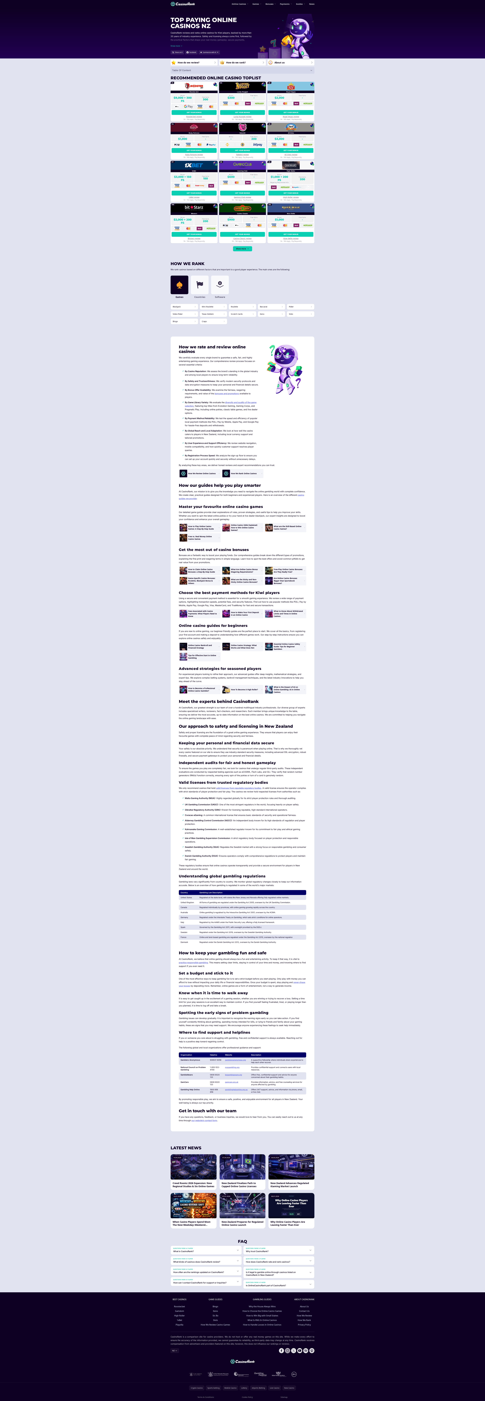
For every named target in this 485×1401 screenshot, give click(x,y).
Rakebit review (242, 154)
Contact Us (304, 1311)
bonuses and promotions (227, 393)
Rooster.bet (179, 1306)
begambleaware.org (233, 1075)
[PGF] (241, 1374)
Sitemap (284, 1397)
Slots (215, 1320)
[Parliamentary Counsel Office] (218, 1374)
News (311, 4)
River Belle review (290, 238)
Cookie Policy (247, 1397)
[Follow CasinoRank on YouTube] (299, 1350)
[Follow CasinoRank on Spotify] (305, 1350)
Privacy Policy (304, 1324)
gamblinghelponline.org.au (236, 1089)
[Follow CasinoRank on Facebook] (281, 1350)
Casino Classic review (242, 238)
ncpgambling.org (232, 1067)
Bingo (215, 1306)
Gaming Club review (242, 197)
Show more (241, 249)
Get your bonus (194, 112)
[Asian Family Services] (279, 1374)
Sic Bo (215, 1315)
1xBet (179, 1320)
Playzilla (179, 1324)
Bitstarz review (194, 238)
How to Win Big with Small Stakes (262, 1315)
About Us (304, 1306)
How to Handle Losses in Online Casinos (262, 1324)
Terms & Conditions (205, 1397)
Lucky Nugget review (242, 116)
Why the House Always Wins (262, 1306)
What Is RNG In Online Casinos (262, 1320)
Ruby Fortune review (194, 154)
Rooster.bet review (194, 116)
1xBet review (194, 197)
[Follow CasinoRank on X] (293, 1350)
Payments (284, 4)
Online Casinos (239, 4)
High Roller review (291, 197)
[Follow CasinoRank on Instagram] (287, 1350)
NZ (173, 1350)
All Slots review (291, 154)
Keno (215, 1311)
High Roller (179, 1315)
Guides (299, 4)
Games (255, 4)
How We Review (304, 1315)
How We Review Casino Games (215, 1324)
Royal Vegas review (291, 116)
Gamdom (179, 1311)
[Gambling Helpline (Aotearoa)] (260, 1374)
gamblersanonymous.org (235, 1060)
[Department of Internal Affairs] (195, 1374)
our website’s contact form (204, 1120)
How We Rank (304, 1320)
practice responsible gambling (193, 962)
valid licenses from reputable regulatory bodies (238, 788)
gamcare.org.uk (231, 1082)
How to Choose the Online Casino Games (262, 1311)
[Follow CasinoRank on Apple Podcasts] (311, 1350)
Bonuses (269, 4)
